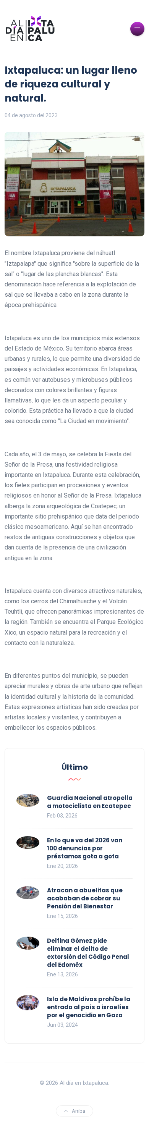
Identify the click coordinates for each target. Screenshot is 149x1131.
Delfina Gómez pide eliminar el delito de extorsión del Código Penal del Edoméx (88, 953)
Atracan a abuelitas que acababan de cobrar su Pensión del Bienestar (85, 898)
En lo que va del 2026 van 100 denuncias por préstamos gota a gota (84, 848)
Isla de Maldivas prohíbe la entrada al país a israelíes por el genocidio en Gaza (88, 1007)
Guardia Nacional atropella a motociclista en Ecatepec (90, 802)
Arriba (78, 1111)
